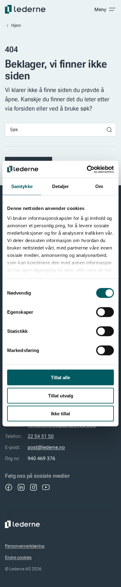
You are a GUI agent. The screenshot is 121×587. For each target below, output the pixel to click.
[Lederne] (25, 9)
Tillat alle (60, 377)
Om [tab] (99, 186)
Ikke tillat (60, 413)
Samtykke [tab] (22, 186)
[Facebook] (8, 487)
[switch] (105, 312)
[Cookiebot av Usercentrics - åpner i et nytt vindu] (87, 169)
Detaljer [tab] (60, 186)
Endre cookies (18, 557)
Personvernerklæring (24, 545)
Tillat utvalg (60, 395)
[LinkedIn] (21, 487)
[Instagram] (33, 487)
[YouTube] (46, 487)
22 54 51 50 (41, 436)
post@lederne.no (46, 447)
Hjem (16, 25)
